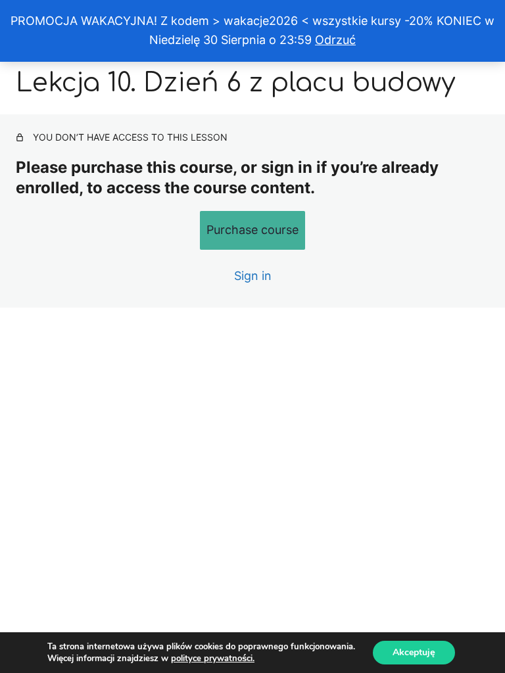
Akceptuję (414, 652)
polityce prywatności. (212, 658)
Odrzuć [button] (335, 40)
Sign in (253, 276)
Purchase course (252, 230)
